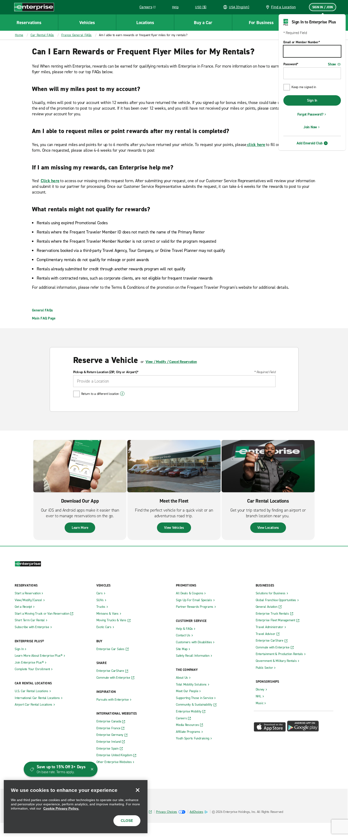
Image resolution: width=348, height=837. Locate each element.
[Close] (137, 790)
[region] (75, 806)
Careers (149, 7)
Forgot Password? (310, 114)
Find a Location (283, 6)
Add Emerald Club (310, 143)
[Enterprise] (34, 7)
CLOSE (127, 821)
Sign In (312, 100)
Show (332, 64)
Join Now (310, 127)
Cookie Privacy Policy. (61, 808)
